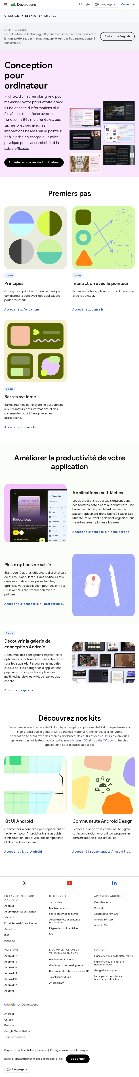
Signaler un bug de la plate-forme (113, 955)
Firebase (9, 1025)
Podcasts (9, 940)
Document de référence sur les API (69, 971)
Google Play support (105, 970)
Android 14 (10, 973)
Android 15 (10, 967)
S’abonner (77, 1059)
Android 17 (10, 955)
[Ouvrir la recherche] (81, 4)
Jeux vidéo (55, 902)
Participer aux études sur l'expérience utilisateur (108, 978)
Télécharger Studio (60, 977)
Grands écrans (102, 902)
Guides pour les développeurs (66, 965)
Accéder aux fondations (21, 309)
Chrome (9, 1019)
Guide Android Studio (61, 959)
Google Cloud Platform (17, 1031)
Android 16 (10, 961)
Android (9, 905)
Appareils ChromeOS (106, 913)
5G (51, 934)
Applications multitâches (97, 493)
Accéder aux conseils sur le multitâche (100, 532)
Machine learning (59, 908)
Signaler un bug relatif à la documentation (109, 963)
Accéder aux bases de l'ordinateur (34, 162)
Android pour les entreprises (20, 911)
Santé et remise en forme (63, 913)
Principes (14, 283)
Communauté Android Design (102, 821)
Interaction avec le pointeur (100, 283)
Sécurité (9, 917)
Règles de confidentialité (63, 928)
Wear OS (99, 908)
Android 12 (10, 984)
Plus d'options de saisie (27, 565)
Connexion (128, 4)
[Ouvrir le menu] (5, 4)
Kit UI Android (18, 821)
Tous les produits (14, 1037)
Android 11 (10, 990)
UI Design (11, 15)
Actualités (10, 929)
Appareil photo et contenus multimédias (64, 921)
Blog (6, 934)
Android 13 (10, 979)
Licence (42, 1050)
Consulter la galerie (18, 690)
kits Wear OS (79, 740)
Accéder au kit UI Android (23, 852)
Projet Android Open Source (20, 923)
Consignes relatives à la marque (69, 1050)
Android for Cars (103, 919)
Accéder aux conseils (88, 309)
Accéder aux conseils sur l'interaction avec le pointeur (35, 604)
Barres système (20, 397)
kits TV (102, 740)
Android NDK (56, 982)
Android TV (100, 925)
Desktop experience (41, 15)
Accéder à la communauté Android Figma (102, 852)
